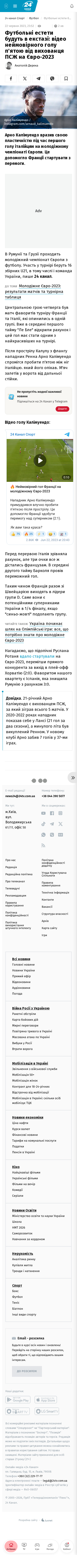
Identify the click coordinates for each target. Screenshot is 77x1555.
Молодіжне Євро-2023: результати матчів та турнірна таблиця (34, 291)
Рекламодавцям (15, 895)
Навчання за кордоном (28, 1239)
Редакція (11, 867)
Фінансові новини (25, 1135)
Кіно (16, 1167)
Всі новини (21, 959)
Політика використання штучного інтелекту (18, 925)
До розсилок (27, 1371)
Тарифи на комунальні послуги (34, 1140)
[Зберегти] (66, 78)
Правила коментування (51, 884)
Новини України (23, 970)
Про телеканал (15, 881)
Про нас (10, 860)
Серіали (17, 1196)
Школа (17, 1222)
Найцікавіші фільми (26, 1172)
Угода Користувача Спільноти (54, 874)
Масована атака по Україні (31, 1037)
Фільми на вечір (23, 1184)
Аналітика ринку (23, 1259)
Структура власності (55, 914)
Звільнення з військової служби (34, 1069)
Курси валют (21, 1129)
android (17, 1399)
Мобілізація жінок (25, 1080)
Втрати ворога (22, 1049)
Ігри (44, 935)
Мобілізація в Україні (30, 1063)
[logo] (28, 6)
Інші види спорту (24, 1314)
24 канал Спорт (15, 18)
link (43, 813)
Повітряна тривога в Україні (32, 1031)
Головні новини (23, 964)
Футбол (34, 18)
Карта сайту (49, 928)
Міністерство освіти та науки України (38, 1216)
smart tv (17, 1411)
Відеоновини (21, 982)
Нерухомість (22, 1254)
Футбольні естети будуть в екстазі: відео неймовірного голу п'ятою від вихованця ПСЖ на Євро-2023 (57, 18)
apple (47, 1399)
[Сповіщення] (72, 6)
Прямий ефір (21, 976)
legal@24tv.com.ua (55, 1480)
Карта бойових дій (25, 1020)
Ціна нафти (20, 1123)
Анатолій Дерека (26, 65)
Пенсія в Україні (23, 1152)
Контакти (48, 899)
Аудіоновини (21, 988)
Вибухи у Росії (22, 1043)
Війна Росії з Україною (31, 1008)
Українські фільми (25, 1178)
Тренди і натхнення (26, 1271)
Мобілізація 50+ (23, 1075)
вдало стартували (37, 656)
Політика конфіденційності (17, 914)
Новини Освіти (24, 1210)
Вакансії (47, 907)
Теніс (15, 1303)
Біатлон (17, 1309)
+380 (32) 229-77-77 (30, 1476)
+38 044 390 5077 (53, 796)
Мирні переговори (25, 1025)
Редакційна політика (19, 874)
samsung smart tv (47, 1411)
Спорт (17, 1285)
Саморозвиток (22, 1233)
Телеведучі (12, 888)
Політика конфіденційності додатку (53, 863)
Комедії (17, 1190)
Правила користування (14, 904)
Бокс (15, 1291)
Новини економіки (27, 1117)
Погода (17, 993)
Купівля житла (22, 1265)
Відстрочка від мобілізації (30, 1092)
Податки (18, 1146)
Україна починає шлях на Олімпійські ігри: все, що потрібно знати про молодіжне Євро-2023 (36, 632)
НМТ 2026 (18, 1227)
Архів (45, 921)
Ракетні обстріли (24, 1014)
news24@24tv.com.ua (20, 796)
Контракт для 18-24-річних (30, 1086)
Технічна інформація (55, 892)
